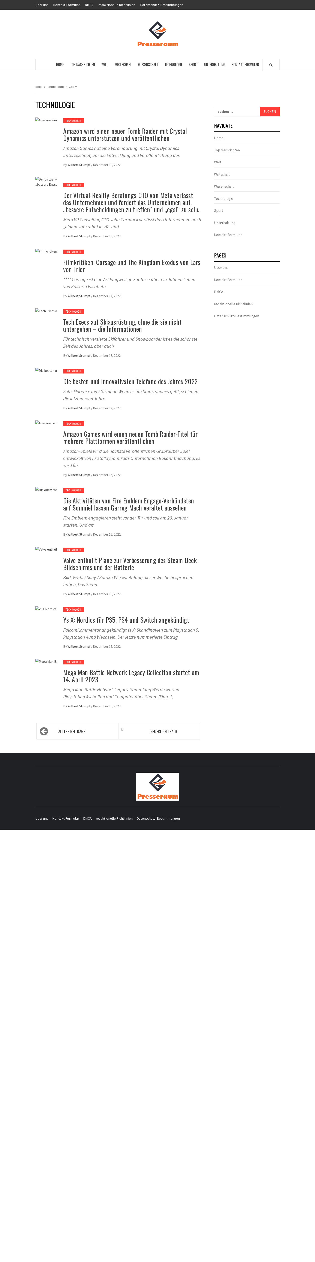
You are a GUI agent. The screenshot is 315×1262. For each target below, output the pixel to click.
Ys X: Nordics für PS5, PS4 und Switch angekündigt (126, 620)
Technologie (173, 64)
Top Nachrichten (82, 64)
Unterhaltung (214, 64)
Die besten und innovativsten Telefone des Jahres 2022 (130, 381)
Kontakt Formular (66, 5)
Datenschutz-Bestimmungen (161, 5)
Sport (193, 64)
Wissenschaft (148, 64)
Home (60, 64)
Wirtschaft (123, 64)
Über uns (41, 5)
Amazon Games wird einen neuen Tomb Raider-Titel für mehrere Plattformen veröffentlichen (130, 437)
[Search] (271, 65)
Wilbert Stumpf (79, 165)
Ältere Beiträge (71, 731)
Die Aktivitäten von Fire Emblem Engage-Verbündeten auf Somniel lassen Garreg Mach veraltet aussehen (128, 504)
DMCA (89, 5)
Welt (104, 64)
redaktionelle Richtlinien (116, 5)
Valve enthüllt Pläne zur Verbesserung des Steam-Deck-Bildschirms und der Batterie (131, 563)
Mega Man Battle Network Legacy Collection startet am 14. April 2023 (131, 675)
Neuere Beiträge (164, 731)
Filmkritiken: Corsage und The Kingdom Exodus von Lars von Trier (132, 265)
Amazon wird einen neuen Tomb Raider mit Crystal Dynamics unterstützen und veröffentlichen (125, 134)
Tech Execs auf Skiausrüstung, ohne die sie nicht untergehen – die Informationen (122, 325)
